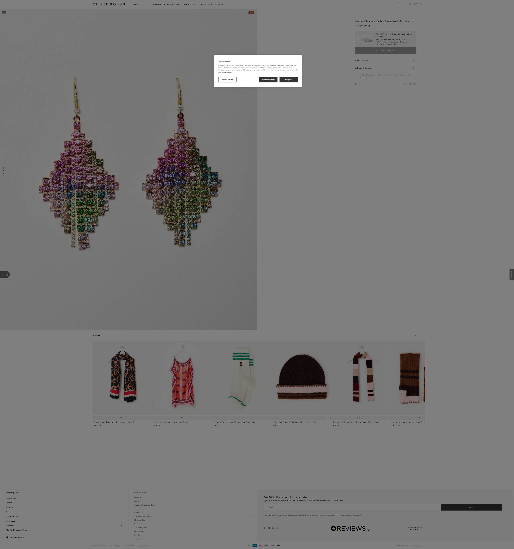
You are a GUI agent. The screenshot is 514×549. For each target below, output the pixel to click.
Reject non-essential (268, 79)
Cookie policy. (228, 72)
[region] (258, 71)
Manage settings (227, 79)
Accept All (288, 79)
